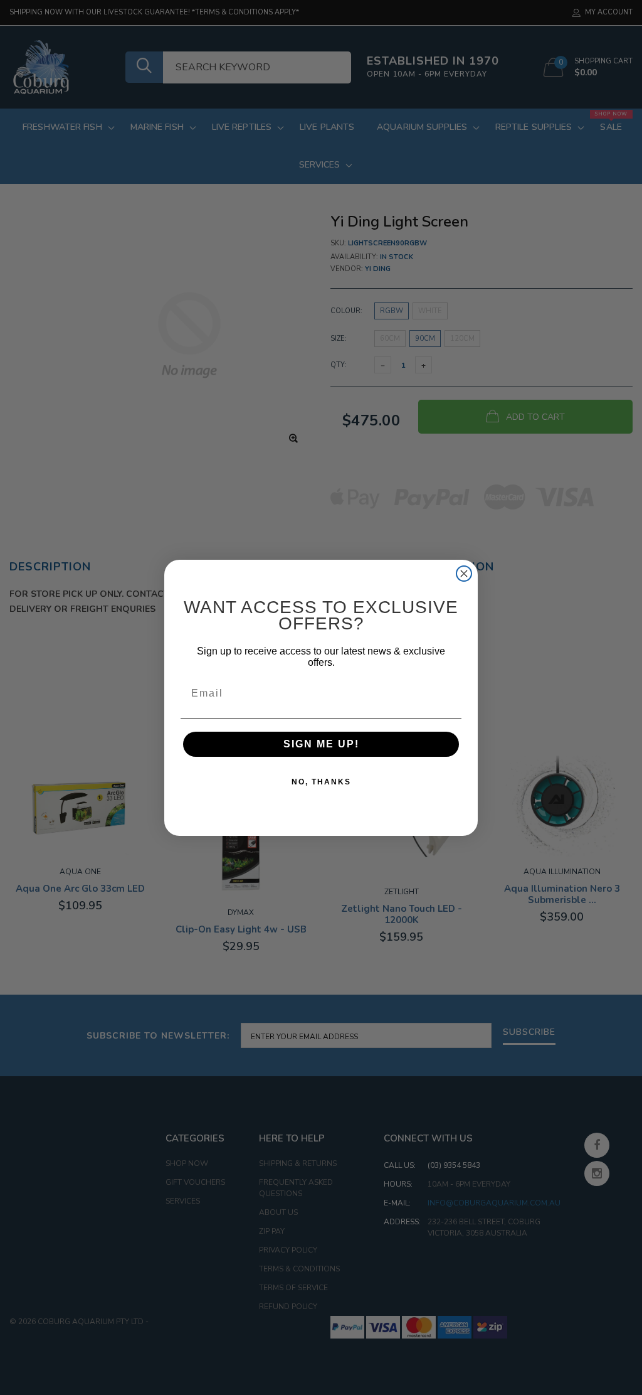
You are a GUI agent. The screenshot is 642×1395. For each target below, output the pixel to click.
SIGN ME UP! (321, 744)
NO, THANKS (321, 782)
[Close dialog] (463, 573)
